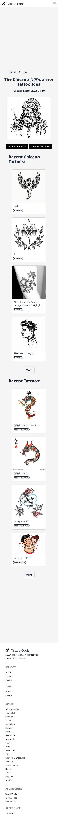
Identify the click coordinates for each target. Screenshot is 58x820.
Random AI (10, 801)
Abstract (9, 776)
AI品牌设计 (10, 813)
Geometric (10, 739)
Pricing (8, 680)
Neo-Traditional (12, 709)
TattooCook (17, 655)
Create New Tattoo (40, 146)
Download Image (17, 146)
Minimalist (10, 713)
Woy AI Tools (11, 794)
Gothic (8, 772)
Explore (8, 676)
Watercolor (10, 750)
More (29, 370)
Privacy (8, 695)
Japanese (9, 731)
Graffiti (8, 780)
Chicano (23, 72)
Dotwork (9, 728)
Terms (8, 691)
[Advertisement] (29, 38)
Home (12, 72)
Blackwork (9, 716)
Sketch (8, 720)
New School (10, 735)
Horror (8, 769)
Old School (10, 724)
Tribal (8, 746)
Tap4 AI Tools (11, 798)
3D (6, 754)
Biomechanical (12, 765)
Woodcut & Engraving (15, 758)
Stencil (8, 743)
